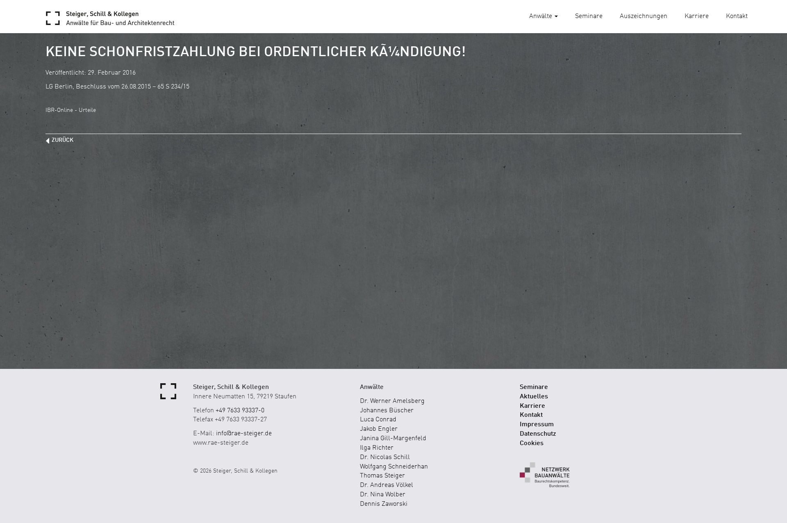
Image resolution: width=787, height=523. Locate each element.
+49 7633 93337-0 (240, 410)
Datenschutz (538, 434)
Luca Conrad (378, 419)
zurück (62, 140)
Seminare (589, 16)
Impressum (537, 424)
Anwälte (541, 16)
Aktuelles (534, 396)
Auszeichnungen (643, 16)
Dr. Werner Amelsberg (392, 401)
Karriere (697, 16)
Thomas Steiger (382, 476)
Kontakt (737, 16)
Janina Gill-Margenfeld (393, 438)
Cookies (532, 443)
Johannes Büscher (387, 410)
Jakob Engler (379, 429)
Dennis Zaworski (383, 504)
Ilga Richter (377, 448)
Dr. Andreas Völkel (386, 485)
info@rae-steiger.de (244, 433)
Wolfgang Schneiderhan (394, 467)
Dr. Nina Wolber (382, 494)
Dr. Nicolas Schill (385, 457)
